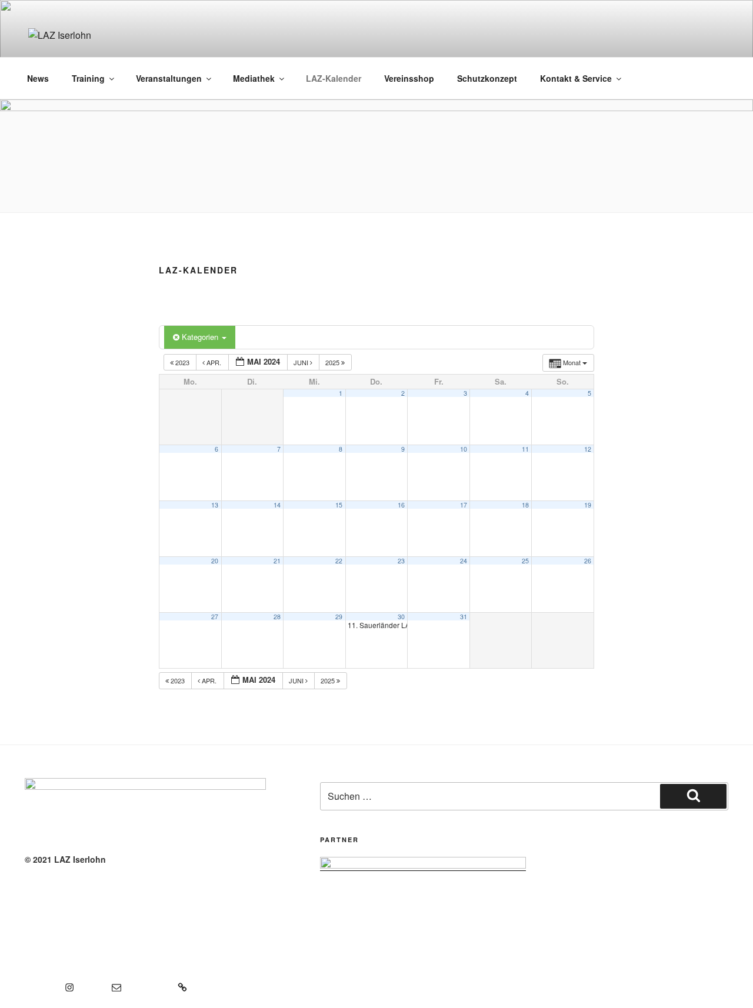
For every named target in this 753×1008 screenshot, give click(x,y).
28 (277, 616)
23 (401, 560)
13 (214, 504)
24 (463, 560)
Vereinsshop (409, 78)
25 (525, 560)
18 (525, 504)
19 (587, 504)
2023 (182, 362)
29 (338, 616)
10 (463, 449)
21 (277, 560)
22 (338, 560)
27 (214, 616)
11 (525, 449)
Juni (302, 362)
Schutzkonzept (487, 78)
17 (463, 504)
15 (338, 504)
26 (587, 560)
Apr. (214, 362)
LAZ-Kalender (333, 78)
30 (401, 616)
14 (277, 504)
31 (463, 616)
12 (587, 449)
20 (214, 560)
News (38, 78)
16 (401, 504)
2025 (333, 362)
